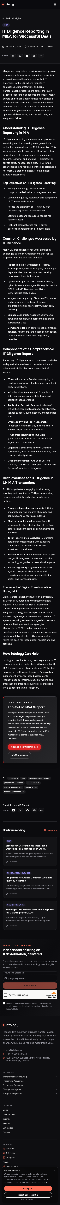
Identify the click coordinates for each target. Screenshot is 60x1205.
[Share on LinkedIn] (13, 56)
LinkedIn (10, 1148)
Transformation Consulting (15, 1077)
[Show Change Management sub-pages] (56, 1089)
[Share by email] (34, 56)
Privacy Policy (41, 1182)
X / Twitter (11, 1153)
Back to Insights (13, 18)
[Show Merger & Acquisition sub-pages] (56, 1093)
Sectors (6, 1123)
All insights (49, 830)
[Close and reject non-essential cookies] (55, 1170)
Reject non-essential (28, 1195)
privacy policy (12, 1009)
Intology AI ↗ (12, 1166)
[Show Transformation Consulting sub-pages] (56, 1076)
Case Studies (9, 1114)
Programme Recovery (13, 1085)
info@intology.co (19, 755)
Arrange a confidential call (24, 747)
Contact (6, 1132)
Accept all (28, 1188)
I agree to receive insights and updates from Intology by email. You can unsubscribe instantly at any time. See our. (29, 1006)
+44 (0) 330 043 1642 (16, 1054)
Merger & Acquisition (12, 1093)
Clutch (6, 1162)
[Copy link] (41, 56)
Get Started (8, 1128)
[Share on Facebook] (27, 56)
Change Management (13, 1089)
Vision (5, 1110)
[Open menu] (55, 4)
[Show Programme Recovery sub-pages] (56, 1085)
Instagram (10, 1157)
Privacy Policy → (28, 1200)
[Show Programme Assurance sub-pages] (56, 1081)
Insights (6, 1119)
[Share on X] (20, 56)
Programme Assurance (13, 1081)
